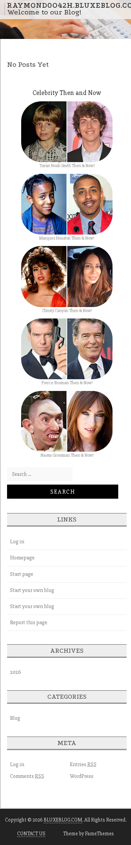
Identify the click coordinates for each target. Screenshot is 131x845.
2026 (15, 672)
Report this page (28, 622)
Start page (21, 574)
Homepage (22, 557)
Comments (27, 776)
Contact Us (31, 834)
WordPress (81, 776)
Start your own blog (32, 590)
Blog (15, 718)
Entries (83, 764)
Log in (17, 541)
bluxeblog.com (63, 820)
